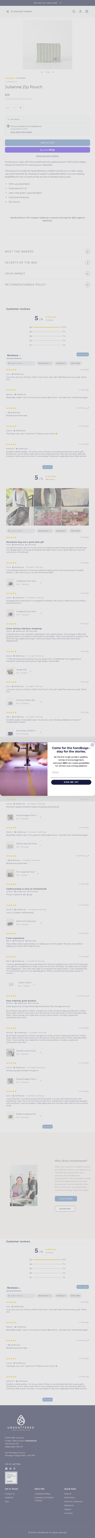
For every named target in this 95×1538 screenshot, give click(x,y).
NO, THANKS (71, 789)
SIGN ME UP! (71, 782)
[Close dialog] (92, 744)
